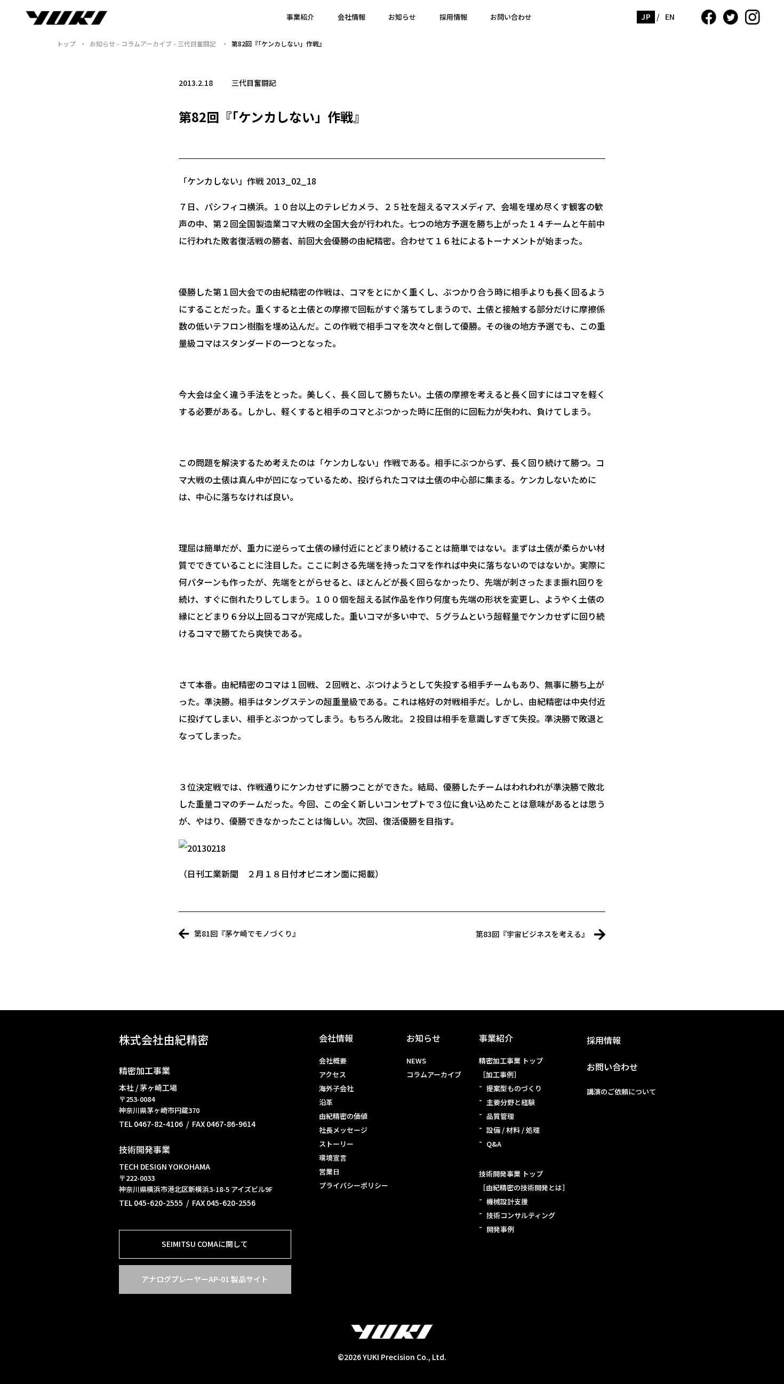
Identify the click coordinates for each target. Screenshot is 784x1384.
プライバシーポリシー (353, 1185)
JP (646, 16)
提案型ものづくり (514, 1088)
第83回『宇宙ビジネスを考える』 (532, 934)
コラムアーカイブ (433, 1074)
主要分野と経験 (510, 1102)
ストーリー (336, 1144)
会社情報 (351, 17)
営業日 (329, 1171)
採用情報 (453, 17)
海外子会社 (336, 1088)
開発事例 (500, 1229)
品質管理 (500, 1116)
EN (670, 16)
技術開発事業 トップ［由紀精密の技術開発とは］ (524, 1181)
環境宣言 (333, 1158)
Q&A (493, 1144)
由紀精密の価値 (343, 1116)
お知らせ (402, 17)
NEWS (416, 1060)
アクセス (332, 1074)
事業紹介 (300, 17)
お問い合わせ (511, 17)
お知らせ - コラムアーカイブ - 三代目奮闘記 (154, 43)
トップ (66, 43)
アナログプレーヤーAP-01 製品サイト (204, 1279)
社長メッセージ (343, 1130)
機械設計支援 (507, 1201)
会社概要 (333, 1060)
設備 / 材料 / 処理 (513, 1130)
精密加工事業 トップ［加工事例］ (511, 1067)
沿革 (326, 1102)
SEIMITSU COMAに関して (205, 1243)
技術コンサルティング (520, 1215)
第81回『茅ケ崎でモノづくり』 (247, 933)
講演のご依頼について (621, 1091)
